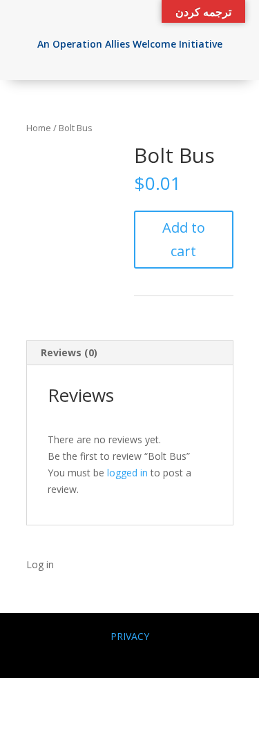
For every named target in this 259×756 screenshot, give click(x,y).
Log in (40, 564)
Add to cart (183, 239)
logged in (127, 472)
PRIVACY (130, 636)
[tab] (130, 353)
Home (38, 128)
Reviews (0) (69, 352)
